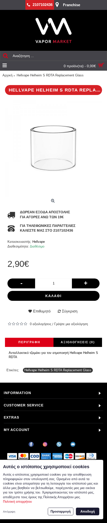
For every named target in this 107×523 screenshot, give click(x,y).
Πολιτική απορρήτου (17, 501)
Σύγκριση (69, 311)
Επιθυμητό (42, 311)
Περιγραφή (29, 342)
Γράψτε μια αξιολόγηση (71, 324)
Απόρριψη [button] (9, 511)
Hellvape (38, 242)
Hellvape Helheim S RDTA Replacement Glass (57, 370)
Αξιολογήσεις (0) (78, 342)
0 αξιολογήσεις (40, 324)
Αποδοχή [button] (87, 511)
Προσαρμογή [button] (61, 511)
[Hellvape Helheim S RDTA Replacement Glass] (53, 148)
